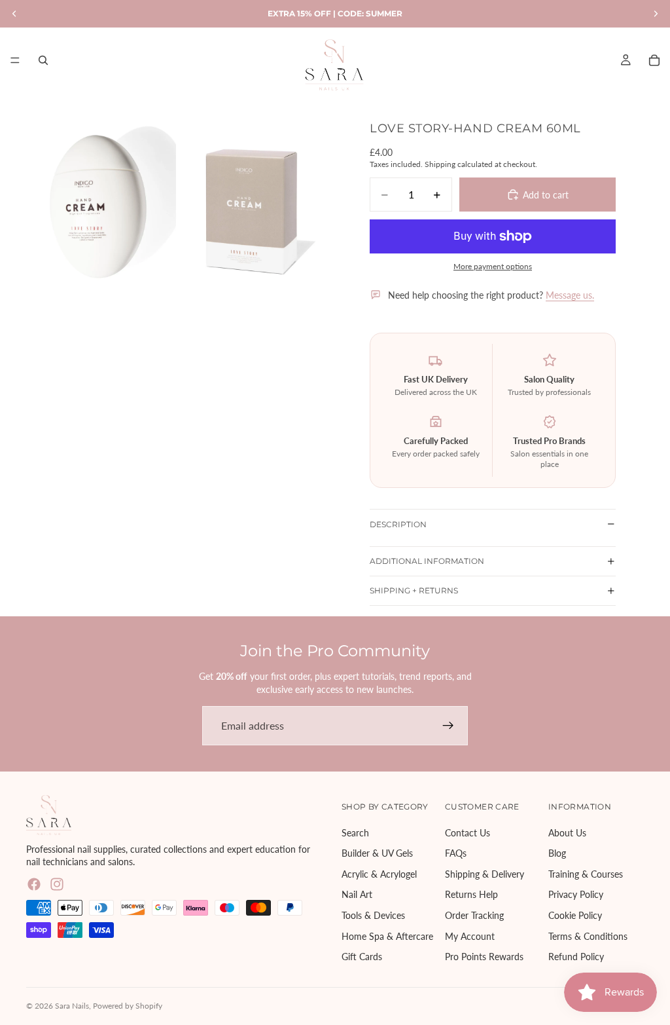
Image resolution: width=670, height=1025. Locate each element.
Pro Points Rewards (484, 957)
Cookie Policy (575, 915)
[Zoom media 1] (101, 205)
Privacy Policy (575, 895)
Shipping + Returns (414, 590)
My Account (470, 936)
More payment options (492, 265)
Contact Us (467, 832)
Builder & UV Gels (377, 853)
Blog (557, 853)
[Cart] (654, 60)
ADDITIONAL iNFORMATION (427, 561)
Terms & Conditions (587, 936)
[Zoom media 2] (253, 205)
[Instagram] (57, 884)
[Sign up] (448, 725)
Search (355, 832)
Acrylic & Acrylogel (379, 874)
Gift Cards (362, 957)
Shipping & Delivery (484, 874)
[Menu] (15, 60)
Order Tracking (474, 915)
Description (398, 524)
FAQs (456, 853)
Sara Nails (72, 1006)
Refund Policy (576, 957)
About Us (567, 832)
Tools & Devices (373, 915)
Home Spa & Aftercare (387, 936)
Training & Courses (585, 874)
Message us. (570, 295)
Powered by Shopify (127, 1006)
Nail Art (357, 895)
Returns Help (471, 895)
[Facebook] (34, 884)
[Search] (43, 60)
